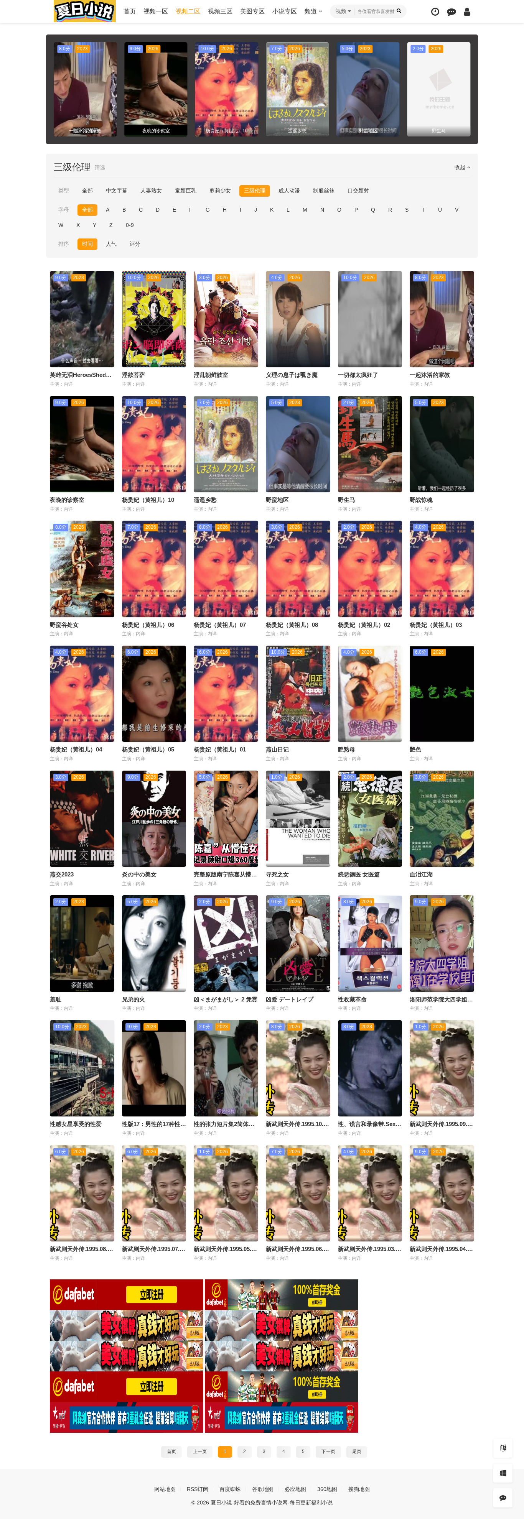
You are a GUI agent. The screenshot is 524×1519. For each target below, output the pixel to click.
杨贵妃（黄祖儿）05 (148, 749)
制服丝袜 (324, 190)
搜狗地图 (359, 1489)
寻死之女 (277, 874)
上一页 (200, 1451)
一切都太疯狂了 (358, 375)
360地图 (327, 1489)
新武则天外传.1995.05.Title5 (230, 1249)
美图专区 (252, 11)
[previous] (58, 89)
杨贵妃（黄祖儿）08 (292, 624)
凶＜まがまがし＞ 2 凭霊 (225, 999)
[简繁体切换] (502, 1448)
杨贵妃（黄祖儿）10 (148, 499)
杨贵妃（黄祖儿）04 (76, 749)
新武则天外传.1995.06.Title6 (302, 1249)
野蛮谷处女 (64, 624)
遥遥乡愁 (205, 499)
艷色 (415, 749)
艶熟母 (346, 749)
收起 (461, 167)
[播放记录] (435, 11)
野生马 (346, 499)
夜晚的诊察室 (67, 499)
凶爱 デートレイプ (289, 999)
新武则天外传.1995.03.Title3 (374, 1249)
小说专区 (284, 11)
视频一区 (155, 11)
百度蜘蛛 (230, 1489)
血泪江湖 (421, 874)
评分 (135, 244)
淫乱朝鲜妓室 (211, 375)
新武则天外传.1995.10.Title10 (303, 1124)
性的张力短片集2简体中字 (227, 1124)
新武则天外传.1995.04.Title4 (446, 1249)
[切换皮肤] (502, 1473)
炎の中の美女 (139, 874)
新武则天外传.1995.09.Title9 (446, 1124)
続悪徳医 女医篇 (359, 874)
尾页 (356, 1451)
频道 (311, 11)
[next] (465, 89)
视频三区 (220, 11)
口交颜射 (358, 190)
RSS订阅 (197, 1489)
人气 (111, 244)
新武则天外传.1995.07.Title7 (158, 1249)
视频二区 (188, 11)
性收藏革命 (352, 999)
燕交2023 (62, 874)
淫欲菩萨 (133, 375)
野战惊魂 (421, 499)
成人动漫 (289, 190)
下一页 (328, 1451)
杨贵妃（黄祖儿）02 (364, 624)
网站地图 (165, 1489)
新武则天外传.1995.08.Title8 (86, 1249)
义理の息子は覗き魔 (292, 375)
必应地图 (295, 1489)
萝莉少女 (220, 190)
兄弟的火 (133, 999)
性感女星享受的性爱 (76, 1124)
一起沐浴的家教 (430, 375)
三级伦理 (254, 190)
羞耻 (55, 999)
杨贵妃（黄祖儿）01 (220, 749)
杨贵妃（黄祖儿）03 (436, 624)
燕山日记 (277, 749)
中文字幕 (116, 190)
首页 (130, 11)
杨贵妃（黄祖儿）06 (148, 624)
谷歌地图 (263, 1489)
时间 (87, 244)
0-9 (130, 225)
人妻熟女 (151, 190)
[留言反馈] (451, 11)
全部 (87, 190)
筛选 (99, 167)
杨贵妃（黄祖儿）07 (220, 624)
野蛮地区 (277, 499)
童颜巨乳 (185, 190)
